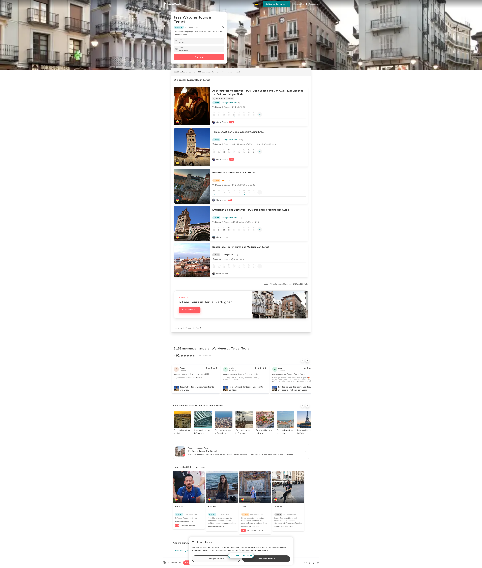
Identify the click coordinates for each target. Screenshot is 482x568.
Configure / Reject (216, 558)
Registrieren (313, 4)
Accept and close (266, 558)
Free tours (178, 328)
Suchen (199, 57)
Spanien (189, 328)
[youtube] (317, 562)
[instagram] (309, 562)
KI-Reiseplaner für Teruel (202, 451)
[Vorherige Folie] (302, 361)
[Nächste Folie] (307, 361)
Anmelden (299, 4)
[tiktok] (313, 562)
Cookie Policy (261, 550)
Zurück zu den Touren (242, 555)
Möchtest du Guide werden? (276, 4)
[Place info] (223, 27)
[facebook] (305, 562)
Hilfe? (187, 562)
